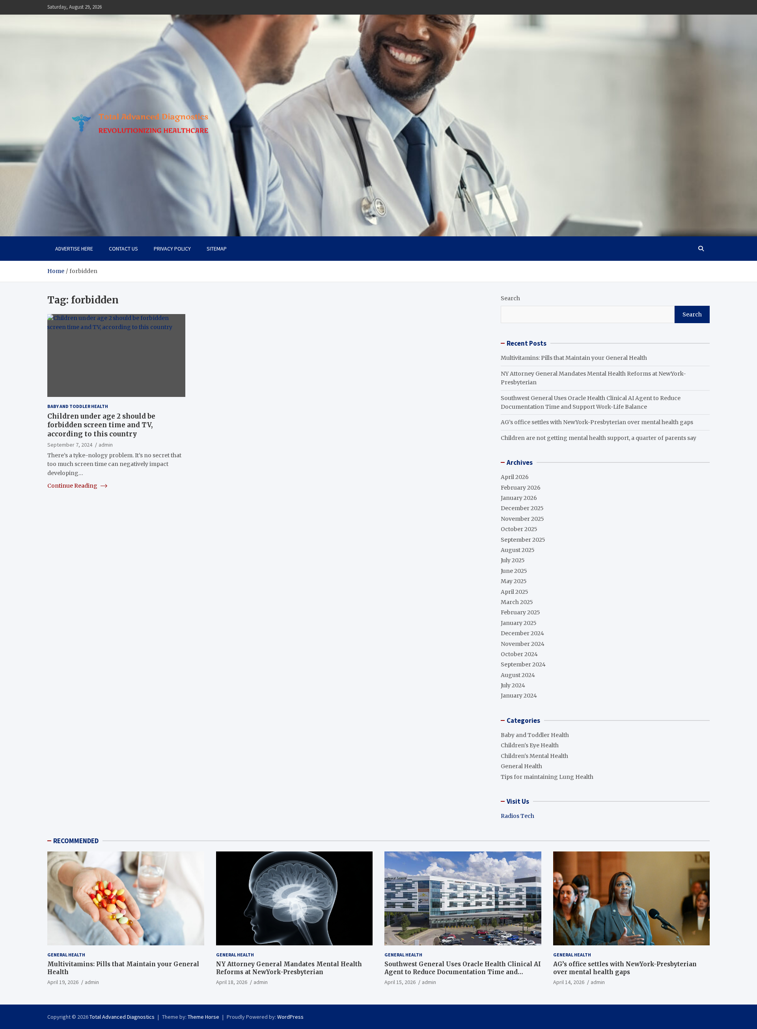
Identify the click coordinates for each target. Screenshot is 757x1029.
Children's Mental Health (534, 756)
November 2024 (522, 643)
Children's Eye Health (530, 745)
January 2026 (519, 497)
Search (510, 298)
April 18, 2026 (231, 982)
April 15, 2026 (400, 982)
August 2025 (518, 550)
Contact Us (123, 248)
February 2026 (521, 487)
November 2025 (522, 518)
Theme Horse (203, 1016)
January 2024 (519, 695)
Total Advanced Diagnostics (122, 1016)
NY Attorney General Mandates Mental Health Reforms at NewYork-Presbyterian (289, 968)
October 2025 (519, 529)
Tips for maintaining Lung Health (547, 776)
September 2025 (523, 539)
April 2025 (514, 591)
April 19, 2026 (62, 982)
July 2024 (513, 685)
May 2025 (514, 581)
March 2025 (517, 602)
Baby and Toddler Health (77, 406)
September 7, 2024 (69, 444)
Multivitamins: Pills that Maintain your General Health (574, 357)
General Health (521, 766)
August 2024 (518, 675)
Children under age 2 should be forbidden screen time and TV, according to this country (101, 425)
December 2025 (522, 508)
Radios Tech (517, 815)
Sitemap (217, 248)
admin (106, 444)
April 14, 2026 (568, 982)
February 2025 (520, 612)
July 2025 (513, 560)
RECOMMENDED (76, 840)
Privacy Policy (172, 248)
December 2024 (522, 633)
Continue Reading (73, 485)
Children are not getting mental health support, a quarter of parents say (598, 438)
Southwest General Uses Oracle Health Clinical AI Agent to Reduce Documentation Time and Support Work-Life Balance (462, 971)
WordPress (290, 1016)
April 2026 (515, 477)
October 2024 (519, 654)
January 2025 (519, 623)
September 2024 (523, 664)
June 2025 (514, 570)
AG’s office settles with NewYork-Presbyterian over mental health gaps (597, 422)
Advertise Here (74, 248)
